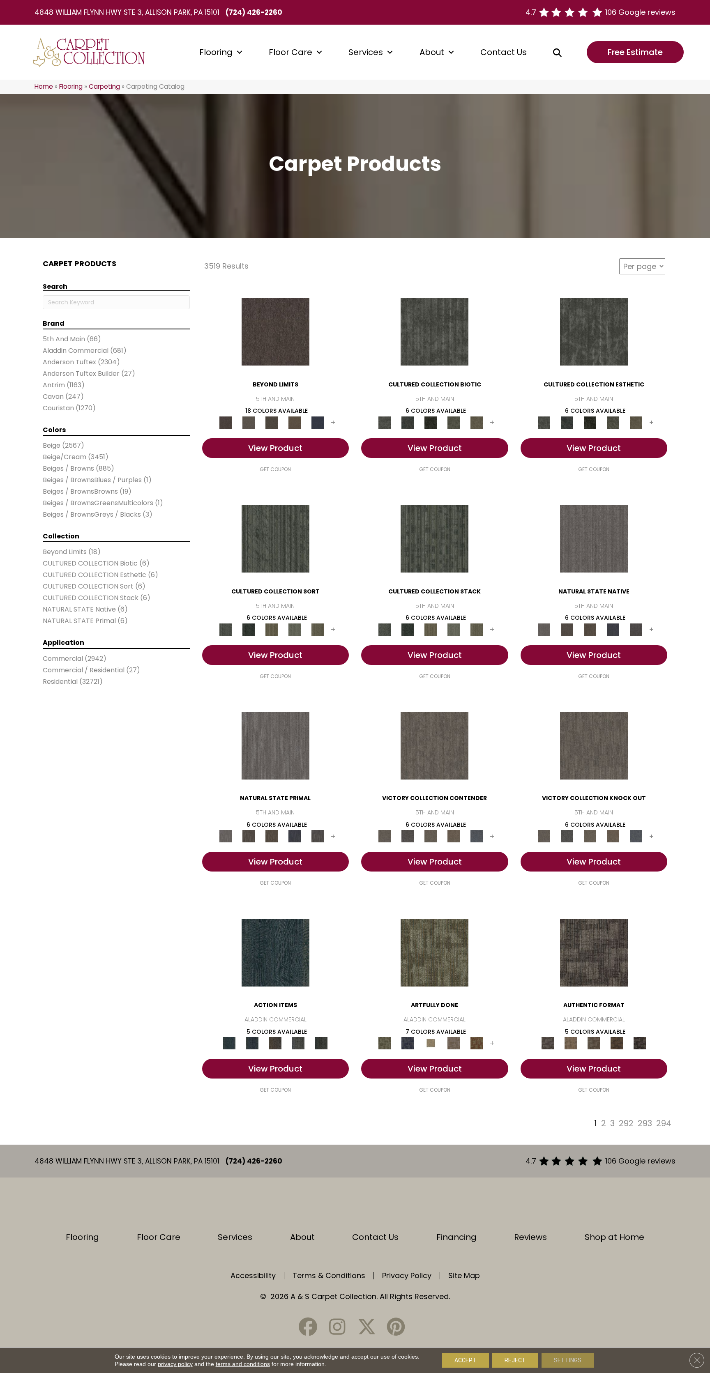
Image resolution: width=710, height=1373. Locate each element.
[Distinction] (476, 422)
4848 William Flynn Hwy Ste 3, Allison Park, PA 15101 (127, 12)
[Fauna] (294, 422)
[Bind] (275, 538)
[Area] (275, 331)
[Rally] (453, 836)
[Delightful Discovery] (434, 952)
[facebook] (308, 1327)
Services (365, 52)
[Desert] (248, 422)
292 (626, 1123)
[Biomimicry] (434, 331)
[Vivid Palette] (476, 1043)
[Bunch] (248, 629)
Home (44, 86)
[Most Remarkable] (407, 1043)
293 (645, 1123)
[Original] (636, 629)
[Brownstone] (275, 1043)
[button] (240, 52)
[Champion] (407, 836)
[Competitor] (430, 836)
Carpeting (104, 86)
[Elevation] (271, 422)
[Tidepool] (275, 952)
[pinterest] (395, 1327)
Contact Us (503, 52)
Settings (567, 1360)
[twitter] (366, 1327)
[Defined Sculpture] (570, 1043)
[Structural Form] (639, 1043)
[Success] (476, 836)
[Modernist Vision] (430, 1043)
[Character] (407, 422)
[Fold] (271, 629)
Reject (515, 1360)
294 (663, 1123)
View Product (275, 448)
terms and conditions (243, 1364)
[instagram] (337, 1327)
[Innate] (613, 629)
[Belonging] (594, 538)
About (432, 52)
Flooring (216, 52)
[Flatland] (317, 422)
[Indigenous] (590, 629)
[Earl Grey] (298, 1043)
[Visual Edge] (594, 952)
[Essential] (567, 629)
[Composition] (453, 422)
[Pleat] (294, 629)
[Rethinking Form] (616, 1043)
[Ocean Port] (252, 1043)
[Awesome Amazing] (453, 1043)
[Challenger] (434, 745)
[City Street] (321, 1043)
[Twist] (317, 629)
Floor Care (290, 52)
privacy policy (175, 1364)
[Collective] (430, 422)
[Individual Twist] (593, 1043)
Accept (465, 1360)
